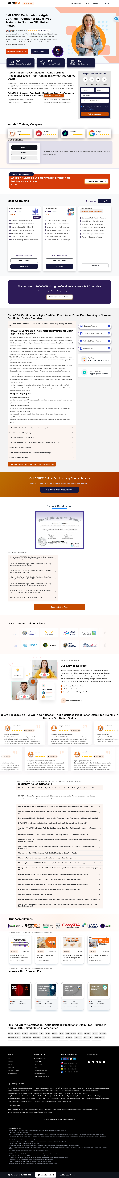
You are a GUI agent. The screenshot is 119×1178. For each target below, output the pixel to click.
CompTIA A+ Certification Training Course (20, 1093)
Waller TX (103, 1033)
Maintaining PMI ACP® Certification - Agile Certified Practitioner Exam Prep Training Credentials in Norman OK (30, 591)
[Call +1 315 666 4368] (116, 18)
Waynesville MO (71, 1033)
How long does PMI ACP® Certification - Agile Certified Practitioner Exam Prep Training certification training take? (58, 818)
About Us (10, 1061)
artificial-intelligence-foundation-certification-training (23, 1112)
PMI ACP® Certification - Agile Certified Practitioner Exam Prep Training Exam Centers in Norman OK (30, 578)
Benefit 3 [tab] (24, 158)
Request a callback (46, 1175)
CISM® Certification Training (89, 1090)
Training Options (39, 51)
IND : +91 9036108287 (70, 1069)
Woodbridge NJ (99, 1037)
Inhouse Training (76, 3)
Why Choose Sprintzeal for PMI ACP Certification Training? (30, 452)
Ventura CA (36, 1037)
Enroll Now (24, 266)
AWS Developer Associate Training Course (20, 1088)
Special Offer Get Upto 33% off (17, 51)
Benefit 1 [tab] (24, 147)
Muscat (95, 1033)
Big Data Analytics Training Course (71, 1088)
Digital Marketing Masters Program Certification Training (83, 1096)
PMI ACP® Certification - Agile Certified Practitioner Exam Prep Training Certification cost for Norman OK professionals (30, 584)
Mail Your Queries (69, 1175)
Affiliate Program (12, 1073)
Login (107, 3)
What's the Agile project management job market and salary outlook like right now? (47, 858)
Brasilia (54, 1033)
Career (10, 1064)
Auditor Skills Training (45, 1112)
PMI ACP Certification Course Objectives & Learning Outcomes (31, 428)
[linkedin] (104, 1062)
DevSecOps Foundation (59, 1096)
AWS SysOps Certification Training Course (46, 1088)
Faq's (35, 1067)
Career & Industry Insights (18, 457)
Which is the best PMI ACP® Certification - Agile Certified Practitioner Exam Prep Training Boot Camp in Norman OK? (57, 812)
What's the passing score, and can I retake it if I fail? (26, 597)
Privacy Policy (91, 109)
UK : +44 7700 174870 (70, 1066)
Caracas (25, 1033)
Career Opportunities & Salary (20, 448)
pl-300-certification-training (15, 1109)
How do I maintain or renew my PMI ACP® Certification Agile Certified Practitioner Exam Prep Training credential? (58, 899)
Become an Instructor (40, 1070)
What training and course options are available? (35, 894)
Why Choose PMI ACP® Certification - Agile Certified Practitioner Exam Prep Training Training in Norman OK (56, 788)
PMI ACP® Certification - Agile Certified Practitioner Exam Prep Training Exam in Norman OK (30, 571)
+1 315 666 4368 (98, 360)
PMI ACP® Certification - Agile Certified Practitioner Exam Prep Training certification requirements (30, 564)
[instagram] (100, 1062)
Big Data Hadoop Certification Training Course (96, 1088)
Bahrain (17, 1033)
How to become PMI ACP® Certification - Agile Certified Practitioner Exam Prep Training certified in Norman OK (31, 558)
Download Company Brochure (59, 297)
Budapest (87, 1033)
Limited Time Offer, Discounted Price (59, 490)
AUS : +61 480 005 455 (71, 1072)
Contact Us (96, 3)
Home (9, 1058)
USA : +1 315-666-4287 (71, 1063)
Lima (41, 1033)
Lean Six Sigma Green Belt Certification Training (51, 1098)
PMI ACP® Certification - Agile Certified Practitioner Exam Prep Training (88, 1098)
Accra (80, 1033)
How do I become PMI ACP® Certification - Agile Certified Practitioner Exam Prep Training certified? (53, 874)
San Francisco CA (58, 1037)
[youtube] (97, 1062)
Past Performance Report (41, 1076)
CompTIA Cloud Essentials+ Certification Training (48, 1093)
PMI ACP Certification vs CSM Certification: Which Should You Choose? (34, 443)
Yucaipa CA (78, 1037)
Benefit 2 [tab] (24, 153)
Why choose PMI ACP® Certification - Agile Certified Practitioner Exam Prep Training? (48, 853)
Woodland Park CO (14, 1037)
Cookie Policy (38, 1064)
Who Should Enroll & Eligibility (20, 433)
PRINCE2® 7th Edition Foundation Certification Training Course (52, 1101)
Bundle (10, 1033)
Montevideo (33, 1033)
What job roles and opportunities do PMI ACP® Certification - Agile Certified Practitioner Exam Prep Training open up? (58, 868)
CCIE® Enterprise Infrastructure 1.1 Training (44, 1090)
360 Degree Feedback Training (34, 1109)
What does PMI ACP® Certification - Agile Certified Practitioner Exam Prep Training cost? (49, 879)
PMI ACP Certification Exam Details (21, 438)
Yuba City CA (88, 1037)
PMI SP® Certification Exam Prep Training (20, 1101)
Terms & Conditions (40, 1058)
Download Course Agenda (96, 181)
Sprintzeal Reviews (39, 1073)
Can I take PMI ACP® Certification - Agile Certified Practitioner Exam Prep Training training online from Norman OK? (57, 829)
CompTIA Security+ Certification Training (19, 1096)
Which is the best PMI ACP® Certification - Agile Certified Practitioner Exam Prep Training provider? (53, 884)
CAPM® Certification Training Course (18, 1090)
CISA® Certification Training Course (69, 1090)
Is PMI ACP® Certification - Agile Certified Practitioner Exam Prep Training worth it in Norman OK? (52, 823)
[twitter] (93, 1062)
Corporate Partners (13, 1070)
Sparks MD (46, 1037)
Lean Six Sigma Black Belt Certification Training (21, 1098)
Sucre (61, 1033)
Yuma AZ (69, 1037)
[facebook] (89, 1062)
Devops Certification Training (41, 1096)
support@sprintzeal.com (99, 374)
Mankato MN (27, 1037)
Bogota (47, 1033)
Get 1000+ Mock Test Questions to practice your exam (32, 464)
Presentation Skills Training (53, 1109)
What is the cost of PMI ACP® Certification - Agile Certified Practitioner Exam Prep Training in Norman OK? (55, 806)
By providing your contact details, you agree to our (96, 108)
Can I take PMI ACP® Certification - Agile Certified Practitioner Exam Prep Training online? (49, 889)
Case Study (11, 1067)
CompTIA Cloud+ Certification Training (75, 1093)
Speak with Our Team (59, 607)
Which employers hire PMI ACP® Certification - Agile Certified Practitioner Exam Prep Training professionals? (56, 863)
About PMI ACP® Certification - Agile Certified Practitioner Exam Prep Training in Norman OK (40, 324)
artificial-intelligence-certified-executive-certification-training (79, 1109)
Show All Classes (24, 261)
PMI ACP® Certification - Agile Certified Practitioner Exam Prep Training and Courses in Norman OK (53, 834)
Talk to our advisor (95, 114)
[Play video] (33, 681)
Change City (104, 201)
